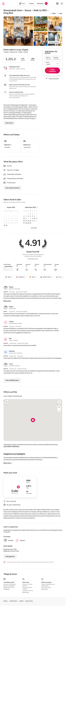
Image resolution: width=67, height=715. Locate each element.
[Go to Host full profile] (20, 486)
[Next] (62, 277)
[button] (52, 63)
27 (24, 223)
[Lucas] (5, 365)
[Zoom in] (59, 407)
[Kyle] (5, 339)
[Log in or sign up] (57, 3)
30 (4, 225)
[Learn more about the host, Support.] (17, 540)
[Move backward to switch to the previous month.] (4, 207)
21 (26, 221)
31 (6, 225)
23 (30, 221)
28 (26, 223)
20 (24, 221)
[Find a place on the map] (6, 402)
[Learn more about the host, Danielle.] (5, 540)
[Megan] (5, 288)
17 (32, 218)
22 (28, 221)
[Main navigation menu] (62, 3)
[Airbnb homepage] (3, 3)
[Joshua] (5, 322)
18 (34, 218)
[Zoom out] (59, 410)
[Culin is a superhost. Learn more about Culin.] (5, 67)
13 (24, 218)
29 (28, 223)
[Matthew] (5, 352)
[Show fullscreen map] (59, 402)
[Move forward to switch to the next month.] (37, 207)
